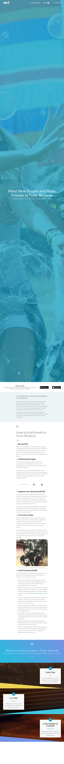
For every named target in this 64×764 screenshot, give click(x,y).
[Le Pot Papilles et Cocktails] (50, 719)
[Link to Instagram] (58, 3)
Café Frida (50, 672)
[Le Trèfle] (13, 694)
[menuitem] (35, 3)
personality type (42, 593)
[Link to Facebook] (54, 3)
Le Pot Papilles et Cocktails (50, 725)
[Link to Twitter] (56, 3)
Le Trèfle (14, 698)
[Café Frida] (50, 668)
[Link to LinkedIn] (60, 3)
